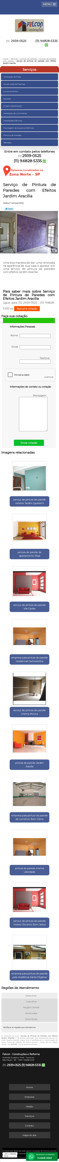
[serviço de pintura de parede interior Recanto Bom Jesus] (29, 898)
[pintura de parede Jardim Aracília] (29, 740)
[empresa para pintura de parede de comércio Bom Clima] (29, 793)
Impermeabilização (12, 106)
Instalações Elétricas (12, 120)
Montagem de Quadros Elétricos (18, 128)
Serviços (29, 69)
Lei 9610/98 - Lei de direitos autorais (22, 1044)
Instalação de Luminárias (15, 113)
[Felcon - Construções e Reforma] (29, 24)
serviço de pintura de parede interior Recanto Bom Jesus (29, 922)
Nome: (15, 335)
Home (29, 1087)
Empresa (29, 1097)
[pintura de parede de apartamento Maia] (29, 530)
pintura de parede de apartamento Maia (29, 554)
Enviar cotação (28, 442)
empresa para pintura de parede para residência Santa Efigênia (29, 975)
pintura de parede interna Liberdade (29, 870)
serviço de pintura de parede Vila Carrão (29, 607)
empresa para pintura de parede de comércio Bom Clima (29, 817)
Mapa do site (29, 1135)
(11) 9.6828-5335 (46, 41)
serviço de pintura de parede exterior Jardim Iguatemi (29, 501)
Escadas (7, 98)
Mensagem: (40, 395)
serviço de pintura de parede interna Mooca (29, 712)
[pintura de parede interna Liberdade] (29, 846)
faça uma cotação (27, 308)
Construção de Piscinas (14, 84)
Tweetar (9, 208)
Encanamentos (10, 91)
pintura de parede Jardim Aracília (29, 764)
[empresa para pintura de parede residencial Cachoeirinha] (29, 635)
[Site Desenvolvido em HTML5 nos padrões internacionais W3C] (9, 1156)
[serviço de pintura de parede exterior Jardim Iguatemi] (29, 477)
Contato (29, 1125)
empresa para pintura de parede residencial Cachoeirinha (29, 659)
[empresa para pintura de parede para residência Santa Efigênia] (29, 951)
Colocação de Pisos (12, 77)
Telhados (7, 142)
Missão (29, 1106)
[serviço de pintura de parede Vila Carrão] (29, 582)
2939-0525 (18, 41)
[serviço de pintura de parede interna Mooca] (29, 688)
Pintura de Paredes (12, 135)
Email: (15, 346)
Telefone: (45, 358)
